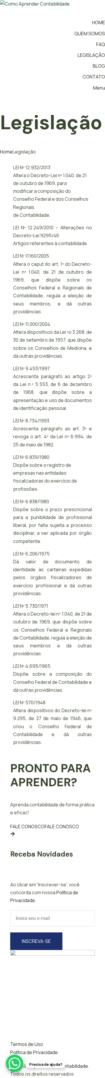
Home (6, 151)
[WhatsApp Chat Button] (14, 1063)
